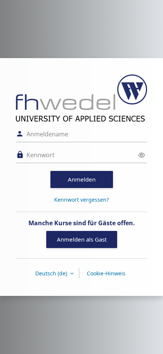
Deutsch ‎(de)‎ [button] (52, 273)
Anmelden (82, 179)
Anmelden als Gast (82, 239)
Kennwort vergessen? (81, 199)
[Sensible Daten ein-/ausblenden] (141, 155)
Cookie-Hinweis (106, 273)
